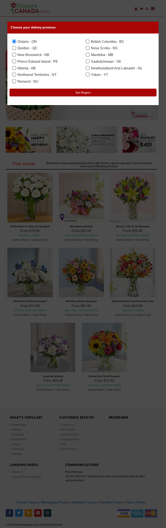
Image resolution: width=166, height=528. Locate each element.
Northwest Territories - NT (37, 75)
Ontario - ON (27, 41)
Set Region (83, 92)
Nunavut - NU (27, 81)
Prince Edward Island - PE (37, 61)
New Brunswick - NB (33, 55)
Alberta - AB (26, 68)
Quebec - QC (27, 48)
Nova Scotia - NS (104, 48)
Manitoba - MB (101, 55)
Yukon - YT (99, 75)
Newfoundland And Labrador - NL (116, 68)
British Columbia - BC (107, 41)
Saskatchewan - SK (105, 61)
